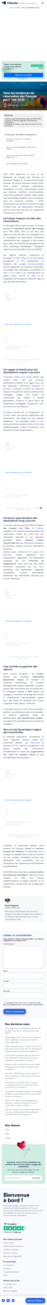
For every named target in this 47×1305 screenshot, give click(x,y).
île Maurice (21, 745)
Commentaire (9, 944)
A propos (7, 1268)
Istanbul (30, 424)
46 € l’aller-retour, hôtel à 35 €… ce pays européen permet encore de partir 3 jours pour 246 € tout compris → (21, 1084)
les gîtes (31, 275)
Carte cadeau (8, 1243)
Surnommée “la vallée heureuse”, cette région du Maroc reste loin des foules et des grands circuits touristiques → (23, 1093)
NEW (7, 1134)
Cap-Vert (7, 555)
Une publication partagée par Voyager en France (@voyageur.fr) (23, 360)
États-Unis (34, 742)
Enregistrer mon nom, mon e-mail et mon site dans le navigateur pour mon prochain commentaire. (23, 1004)
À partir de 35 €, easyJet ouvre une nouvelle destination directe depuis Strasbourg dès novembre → (22, 1066)
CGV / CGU (7, 1287)
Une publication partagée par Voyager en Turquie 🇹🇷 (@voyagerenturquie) (23, 509)
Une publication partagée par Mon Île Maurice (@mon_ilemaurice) (23, 836)
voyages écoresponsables (31, 264)
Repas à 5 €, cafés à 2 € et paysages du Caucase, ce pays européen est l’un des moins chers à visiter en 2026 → (21, 1102)
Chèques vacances (11, 1249)
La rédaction (8, 1265)
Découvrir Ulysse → (35, 1301)
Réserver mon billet (23, 75)
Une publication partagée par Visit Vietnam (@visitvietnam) (23, 657)
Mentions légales (10, 1291)
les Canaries (8, 406)
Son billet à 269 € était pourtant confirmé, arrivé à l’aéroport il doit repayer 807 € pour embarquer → (23, 1075)
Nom (5, 971)
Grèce (29, 377)
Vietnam (40, 528)
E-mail (6, 981)
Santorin (7, 388)
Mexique (7, 745)
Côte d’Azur (21, 258)
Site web (6, 991)
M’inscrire (36, 1178)
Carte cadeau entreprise (13, 1246)
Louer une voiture (10, 1253)
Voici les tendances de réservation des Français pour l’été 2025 (20, 96)
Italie (17, 377)
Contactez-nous (9, 1284)
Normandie (38, 258)
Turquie (6, 415)
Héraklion (35, 386)
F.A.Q (5, 1275)
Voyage (17, 7)
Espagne (8, 377)
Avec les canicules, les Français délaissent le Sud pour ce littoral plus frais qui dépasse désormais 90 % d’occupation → (23, 1111)
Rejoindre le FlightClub (12, 1256)
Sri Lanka (33, 552)
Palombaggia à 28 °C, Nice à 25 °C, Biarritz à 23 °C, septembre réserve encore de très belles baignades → (23, 1039)
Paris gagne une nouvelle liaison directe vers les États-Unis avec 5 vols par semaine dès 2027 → (23, 1030)
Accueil (11, 7)
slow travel (22, 709)
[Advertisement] (23, 34)
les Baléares (22, 406)
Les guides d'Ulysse (11, 1272)
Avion (7, 1129)
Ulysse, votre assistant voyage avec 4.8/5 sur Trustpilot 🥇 (13, 66)
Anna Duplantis (12, 905)
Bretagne (7, 258)
